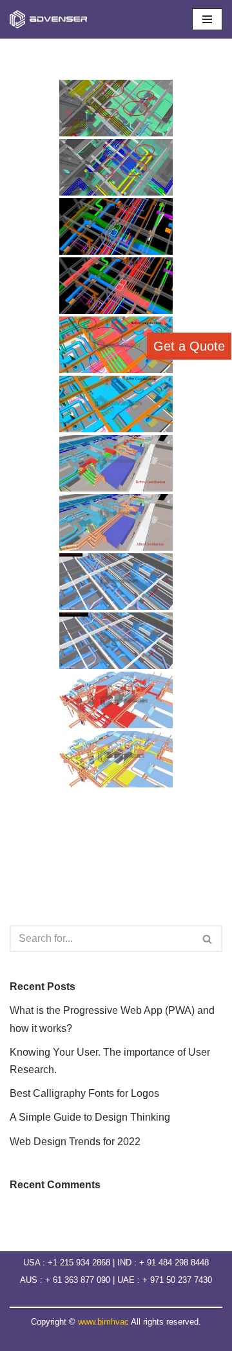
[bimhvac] (51, 19)
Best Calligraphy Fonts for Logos (84, 1093)
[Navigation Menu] (207, 19)
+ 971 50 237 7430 (177, 1280)
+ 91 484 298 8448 (174, 1262)
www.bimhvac (103, 1322)
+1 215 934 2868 (79, 1262)
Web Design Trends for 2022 (75, 1141)
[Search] (207, 938)
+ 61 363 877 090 (79, 1280)
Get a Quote (189, 346)
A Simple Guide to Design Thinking (90, 1117)
